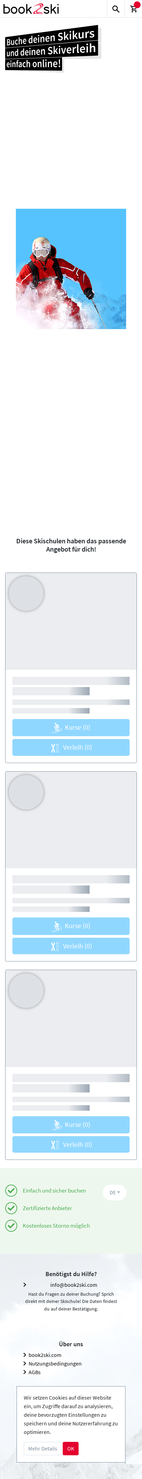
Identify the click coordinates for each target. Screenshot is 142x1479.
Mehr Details (42, 1448)
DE (113, 1192)
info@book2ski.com (73, 1284)
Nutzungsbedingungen (55, 1363)
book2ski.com (45, 1354)
